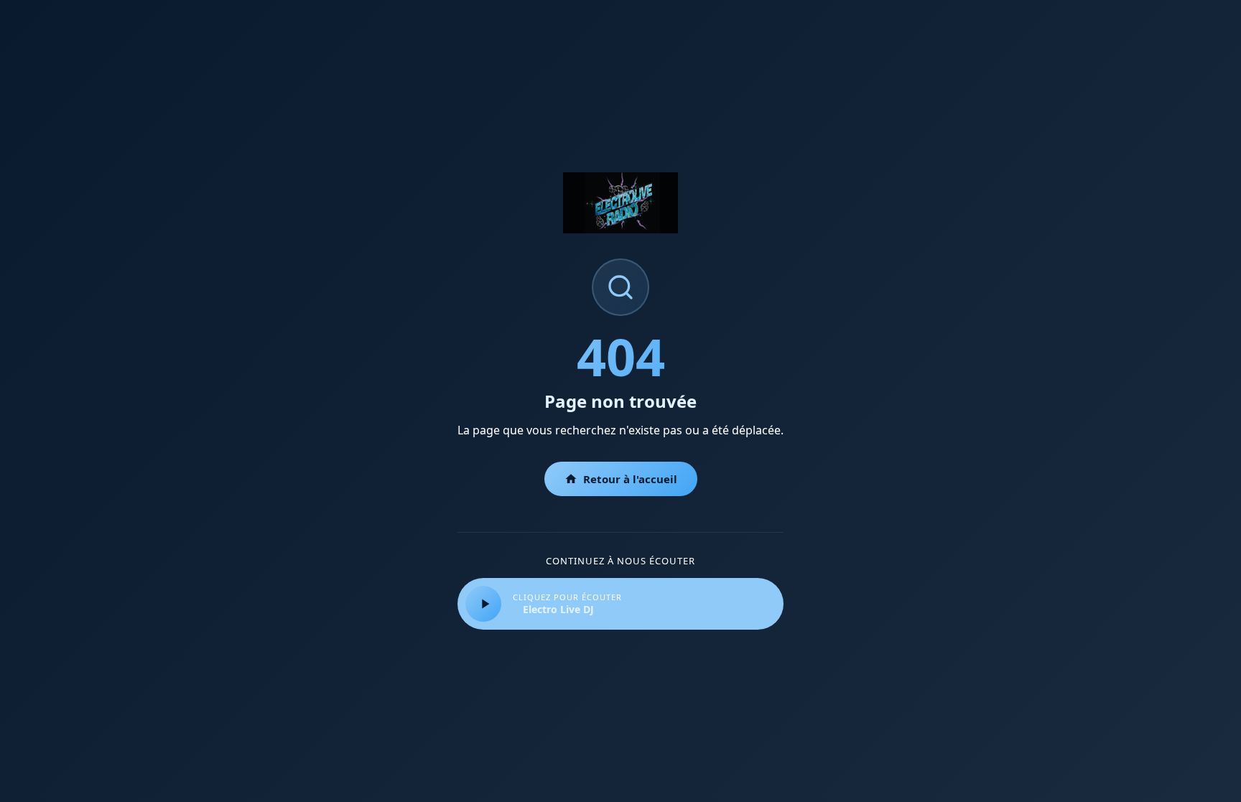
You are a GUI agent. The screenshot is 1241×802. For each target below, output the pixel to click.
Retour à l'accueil (630, 479)
